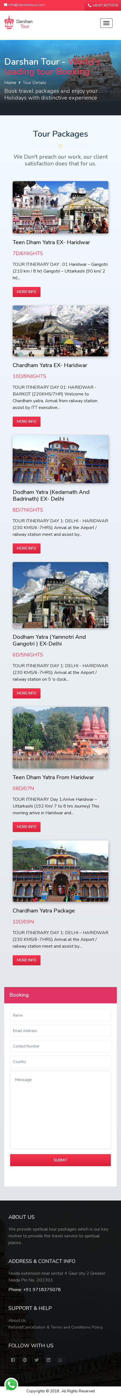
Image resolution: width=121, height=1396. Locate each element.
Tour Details (34, 83)
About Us (17, 1320)
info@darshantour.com (26, 5)
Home (10, 83)
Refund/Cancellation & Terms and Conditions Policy (55, 1327)
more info (26, 292)
